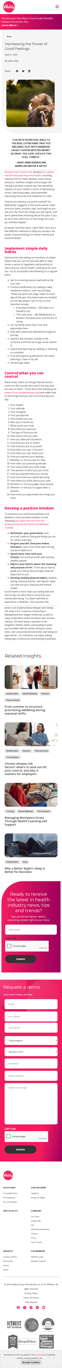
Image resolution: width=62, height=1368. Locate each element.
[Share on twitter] (23, 71)
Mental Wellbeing (30, 693)
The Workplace (12, 757)
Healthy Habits (12, 693)
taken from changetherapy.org (22, 392)
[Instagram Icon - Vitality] (31, 1307)
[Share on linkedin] (29, 71)
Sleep (25, 862)
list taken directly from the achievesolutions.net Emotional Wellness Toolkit (27, 524)
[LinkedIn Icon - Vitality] (37, 1307)
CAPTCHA (10, 938)
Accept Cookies (31, 1362)
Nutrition (45, 693)
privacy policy (40, 1354)
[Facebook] (18, 1307)
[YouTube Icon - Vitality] (44, 1307)
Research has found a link (19, 172)
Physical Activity (12, 700)
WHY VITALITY (10, 1211)
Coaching (10, 811)
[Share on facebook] (17, 71)
